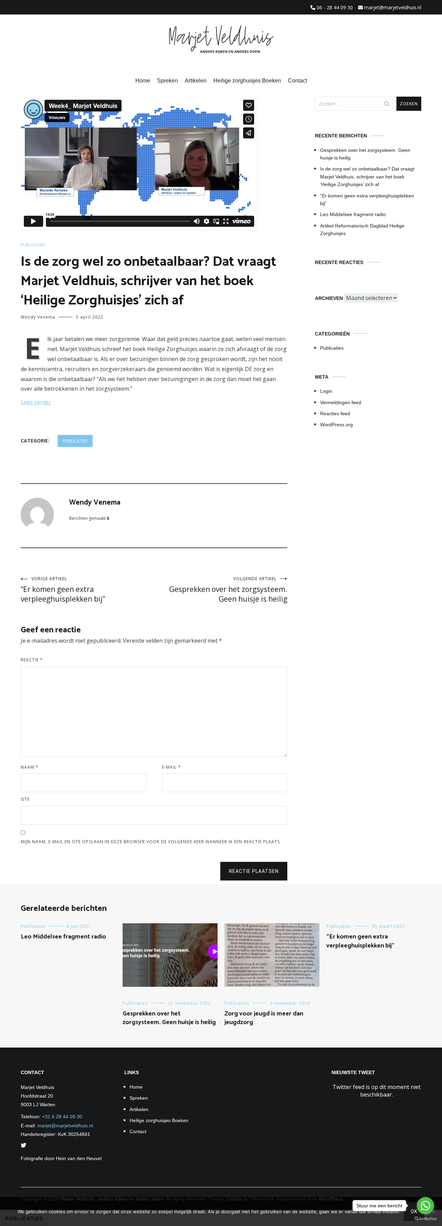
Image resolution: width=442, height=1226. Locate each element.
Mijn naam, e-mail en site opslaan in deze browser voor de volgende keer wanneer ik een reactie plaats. (151, 842)
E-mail (171, 767)
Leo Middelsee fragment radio (353, 214)
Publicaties (33, 245)
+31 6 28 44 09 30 (62, 1116)
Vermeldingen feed (340, 402)
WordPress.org (336, 424)
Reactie (32, 660)
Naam (29, 767)
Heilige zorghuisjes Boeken (247, 81)
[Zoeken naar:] (354, 104)
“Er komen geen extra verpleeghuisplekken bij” (63, 590)
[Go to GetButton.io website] (425, 1219)
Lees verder (36, 402)
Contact (297, 81)
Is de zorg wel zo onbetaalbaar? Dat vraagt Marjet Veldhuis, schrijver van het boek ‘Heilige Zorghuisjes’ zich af (367, 176)
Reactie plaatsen (254, 871)
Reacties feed (335, 413)
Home (142, 81)
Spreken (167, 81)
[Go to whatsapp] (425, 1205)
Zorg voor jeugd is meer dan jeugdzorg (263, 1018)
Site (25, 799)
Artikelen (195, 81)
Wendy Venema (38, 317)
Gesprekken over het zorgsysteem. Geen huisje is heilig (228, 590)
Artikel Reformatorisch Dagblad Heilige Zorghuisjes (362, 229)
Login (326, 391)
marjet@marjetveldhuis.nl (65, 1125)
